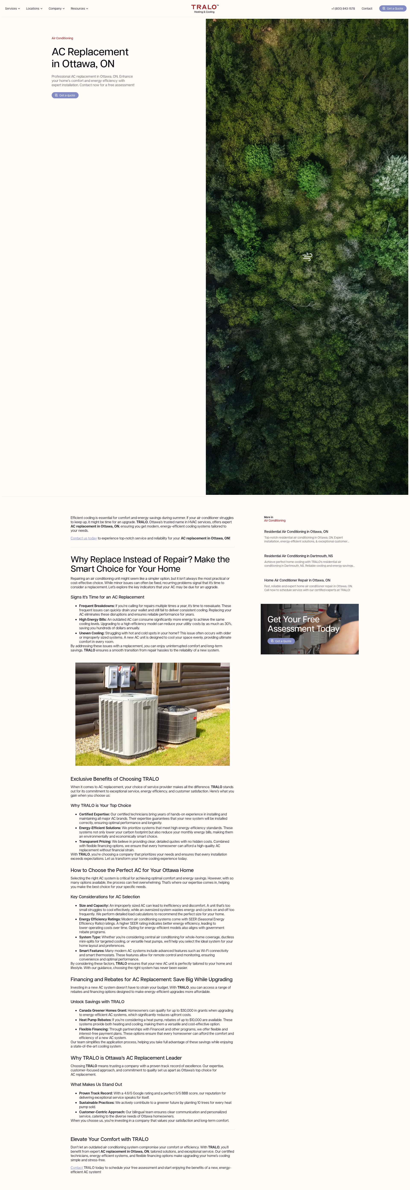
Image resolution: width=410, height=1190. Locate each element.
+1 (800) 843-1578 (343, 8)
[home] (205, 8)
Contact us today (84, 538)
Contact (367, 8)
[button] (12, 8)
